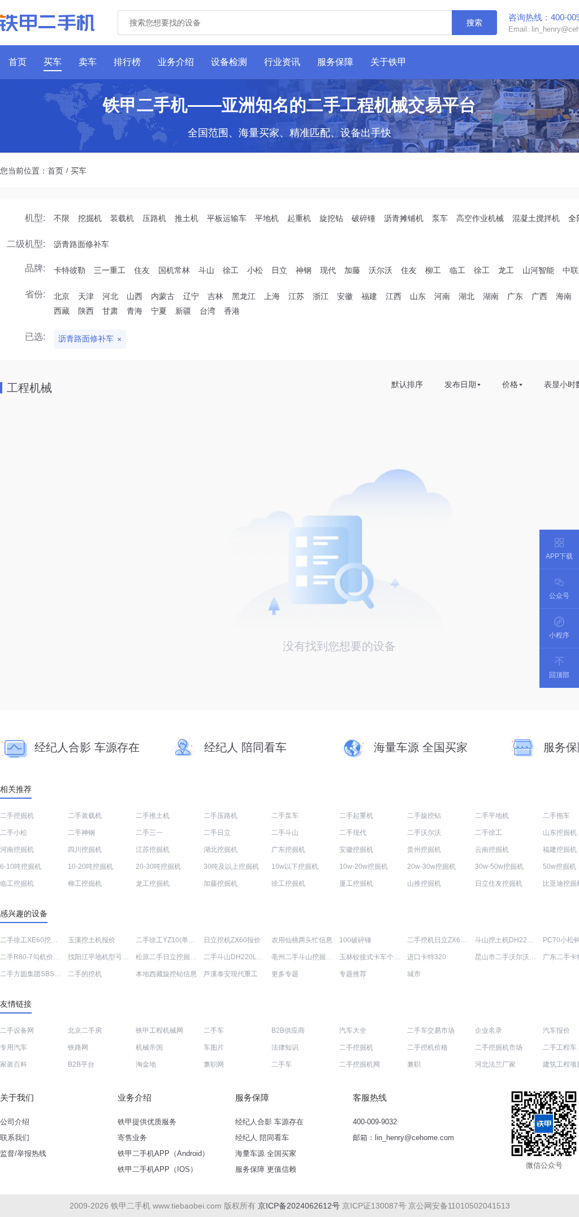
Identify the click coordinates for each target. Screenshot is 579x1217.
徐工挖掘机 (288, 883)
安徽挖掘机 (356, 850)
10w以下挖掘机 (294, 866)
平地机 (267, 218)
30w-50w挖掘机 (499, 866)
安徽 (345, 296)
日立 (279, 270)
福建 (369, 296)
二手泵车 (285, 816)
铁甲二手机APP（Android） (163, 1153)
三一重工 (110, 270)
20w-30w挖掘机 (431, 866)
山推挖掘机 (424, 883)
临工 (457, 270)
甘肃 (110, 310)
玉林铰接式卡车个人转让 (376, 957)
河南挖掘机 (17, 850)
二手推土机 (153, 816)
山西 (134, 296)
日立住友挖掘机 (498, 883)
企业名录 (488, 1030)
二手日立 (217, 833)
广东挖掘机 (288, 850)
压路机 (154, 218)
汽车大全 (352, 1030)
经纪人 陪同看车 (262, 1137)
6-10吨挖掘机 (20, 866)
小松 (255, 270)
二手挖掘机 (17, 816)
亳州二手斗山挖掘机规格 (308, 957)
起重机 (299, 218)
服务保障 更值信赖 (265, 1169)
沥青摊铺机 (404, 218)
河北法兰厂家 (495, 1064)
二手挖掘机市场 (498, 1047)
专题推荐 (352, 974)
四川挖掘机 (85, 850)
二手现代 (352, 833)
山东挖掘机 (560, 833)
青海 (134, 310)
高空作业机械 (480, 218)
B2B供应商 (288, 1030)
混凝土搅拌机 (536, 218)
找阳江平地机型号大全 (102, 957)
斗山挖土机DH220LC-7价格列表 (524, 940)
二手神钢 (81, 833)
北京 (62, 296)
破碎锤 (363, 218)
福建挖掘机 (560, 850)
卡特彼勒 (69, 270)
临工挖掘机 (17, 883)
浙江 (321, 296)
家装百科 (13, 1064)
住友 (142, 270)
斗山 (206, 270)
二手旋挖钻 (424, 816)
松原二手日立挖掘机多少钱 (176, 957)
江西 (393, 296)
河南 (442, 296)
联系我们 (14, 1137)
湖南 (491, 296)
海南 (564, 296)
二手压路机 (220, 816)
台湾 (207, 310)
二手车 (214, 1030)
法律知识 (285, 1047)
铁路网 (78, 1047)
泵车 (440, 218)
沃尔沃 (380, 270)
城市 (414, 974)
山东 (418, 296)
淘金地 (146, 1064)
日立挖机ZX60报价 (232, 940)
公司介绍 (14, 1122)
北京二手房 (85, 1030)
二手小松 (13, 833)
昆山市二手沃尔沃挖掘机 (512, 957)
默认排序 (407, 384)
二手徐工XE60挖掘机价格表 (42, 940)
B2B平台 (81, 1064)
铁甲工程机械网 (159, 1030)
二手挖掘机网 (359, 1064)
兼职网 (214, 1064)
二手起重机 (356, 816)
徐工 (231, 270)
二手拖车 (556, 816)
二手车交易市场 (431, 1030)
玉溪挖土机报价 (91, 940)
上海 (272, 296)
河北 (110, 296)
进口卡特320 (426, 957)
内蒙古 (163, 296)
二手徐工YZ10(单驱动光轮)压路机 (187, 940)
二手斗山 (285, 833)
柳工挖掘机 (85, 883)
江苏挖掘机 (153, 850)
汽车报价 (556, 1030)
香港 (232, 310)
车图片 (214, 1047)
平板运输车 (227, 218)
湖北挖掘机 (220, 850)
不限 (62, 218)
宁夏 (159, 310)
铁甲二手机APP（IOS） (157, 1169)
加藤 (352, 270)
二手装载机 (85, 816)
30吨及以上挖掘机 (231, 866)
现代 (328, 270)
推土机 (186, 218)
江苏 (296, 296)
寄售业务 (132, 1137)
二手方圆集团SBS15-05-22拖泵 (48, 974)
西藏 (62, 310)
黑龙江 (244, 296)
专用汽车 (13, 1047)
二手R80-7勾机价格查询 (37, 957)
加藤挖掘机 (220, 883)
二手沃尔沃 (424, 833)
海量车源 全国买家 (265, 1153)
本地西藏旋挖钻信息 (166, 974)
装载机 (122, 218)
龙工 (506, 270)
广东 (515, 296)
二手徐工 (488, 833)
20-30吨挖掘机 (158, 866)
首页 (55, 170)
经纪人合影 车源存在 (269, 1122)
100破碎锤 (355, 940)
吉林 (215, 296)
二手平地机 (492, 816)
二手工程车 (560, 1047)
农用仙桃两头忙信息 (301, 940)
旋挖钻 (331, 218)
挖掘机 (90, 218)
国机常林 (174, 270)
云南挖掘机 (492, 850)
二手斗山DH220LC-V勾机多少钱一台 (260, 957)
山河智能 (538, 270)
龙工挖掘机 (153, 883)
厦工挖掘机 (356, 883)
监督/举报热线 (23, 1153)
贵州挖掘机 (424, 850)
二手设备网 (17, 1030)
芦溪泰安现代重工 (231, 974)
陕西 (86, 310)
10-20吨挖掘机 (90, 866)
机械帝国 (149, 1047)
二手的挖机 (85, 974)
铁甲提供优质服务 (147, 1122)
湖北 (466, 296)
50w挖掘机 (559, 866)
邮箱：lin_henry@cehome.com (403, 1137)
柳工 (433, 270)
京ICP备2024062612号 (299, 1205)
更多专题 (285, 974)
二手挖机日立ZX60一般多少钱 (452, 940)
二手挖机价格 (427, 1047)
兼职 (414, 1064)
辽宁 (191, 296)
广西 (539, 296)
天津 (86, 296)
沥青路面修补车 (81, 244)
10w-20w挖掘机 (363, 866)
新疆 (183, 310)
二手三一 (149, 833)
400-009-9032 (375, 1122)
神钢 (304, 270)
